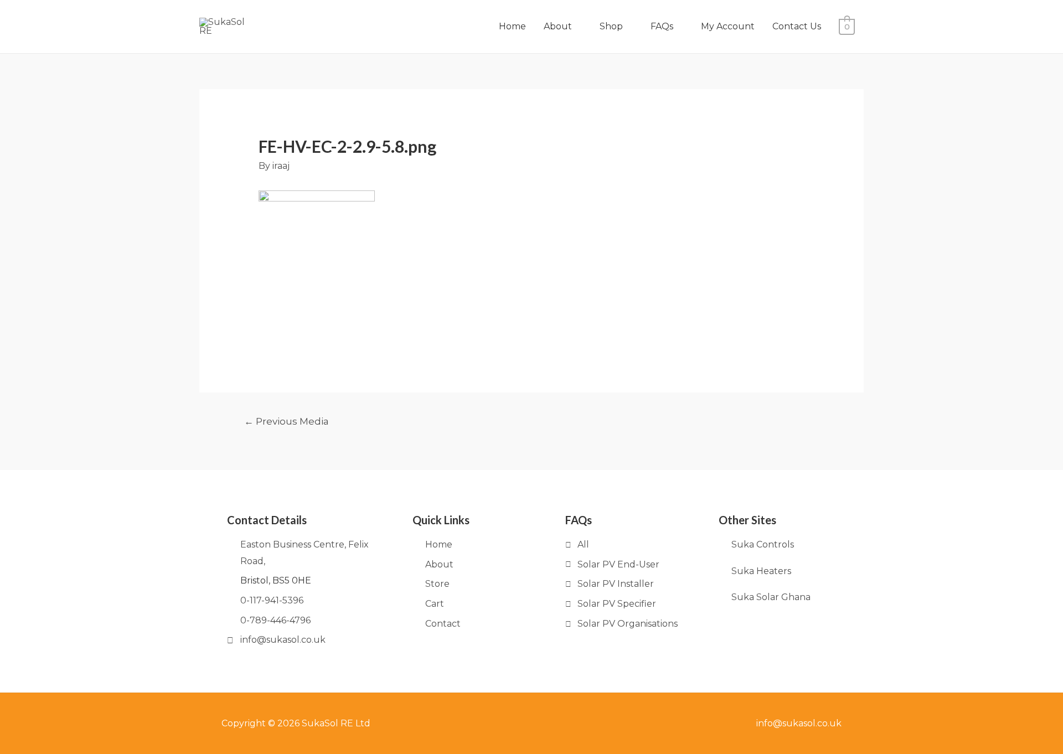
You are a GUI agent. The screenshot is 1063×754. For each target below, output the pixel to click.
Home (512, 26)
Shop (611, 26)
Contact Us (796, 26)
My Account (728, 26)
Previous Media (286, 421)
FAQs (662, 26)
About (558, 26)
